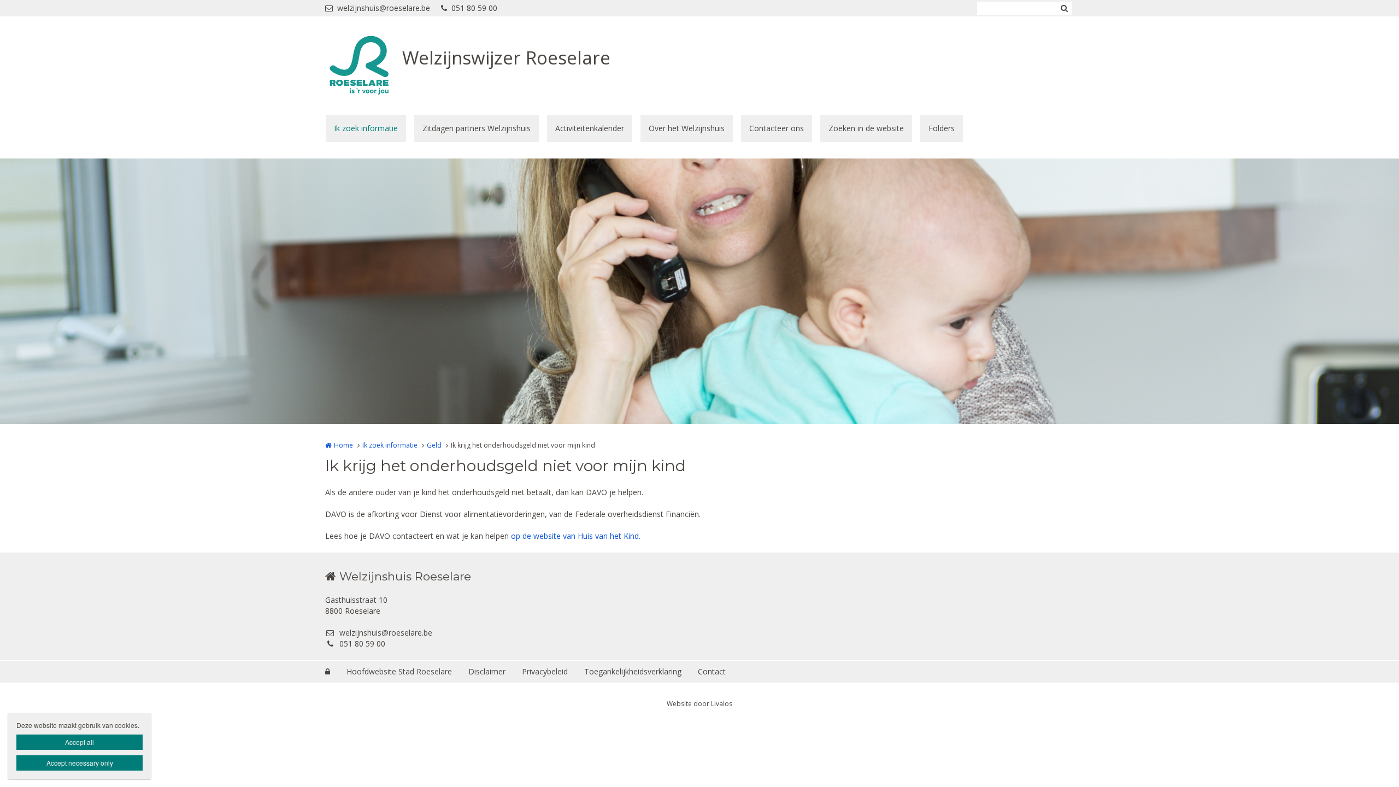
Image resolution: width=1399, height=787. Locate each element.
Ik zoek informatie (366, 128)
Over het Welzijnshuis (687, 128)
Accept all (79, 742)
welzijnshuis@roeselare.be (383, 8)
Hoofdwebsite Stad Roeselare (399, 671)
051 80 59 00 (474, 8)
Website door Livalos (699, 703)
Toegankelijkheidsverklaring (632, 671)
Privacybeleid (545, 671)
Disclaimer (486, 671)
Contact (712, 671)
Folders (941, 128)
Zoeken (1064, 8)
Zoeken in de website (866, 128)
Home (343, 445)
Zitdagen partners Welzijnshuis (476, 128)
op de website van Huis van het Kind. (575, 536)
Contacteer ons (776, 128)
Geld (434, 445)
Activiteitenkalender (589, 128)
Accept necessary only (79, 762)
